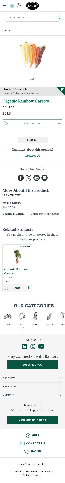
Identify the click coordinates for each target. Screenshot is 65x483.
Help (36, 435)
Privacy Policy (23, 464)
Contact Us (32, 155)
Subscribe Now (32, 364)
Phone (35, 451)
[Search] (58, 17)
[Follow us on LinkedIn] (24, 348)
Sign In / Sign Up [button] (19, 5)
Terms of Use (40, 464)
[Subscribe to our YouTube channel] (41, 347)
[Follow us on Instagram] (33, 348)
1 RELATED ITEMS (12, 195)
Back (7, 30)
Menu (33, 140)
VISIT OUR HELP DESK (32, 420)
